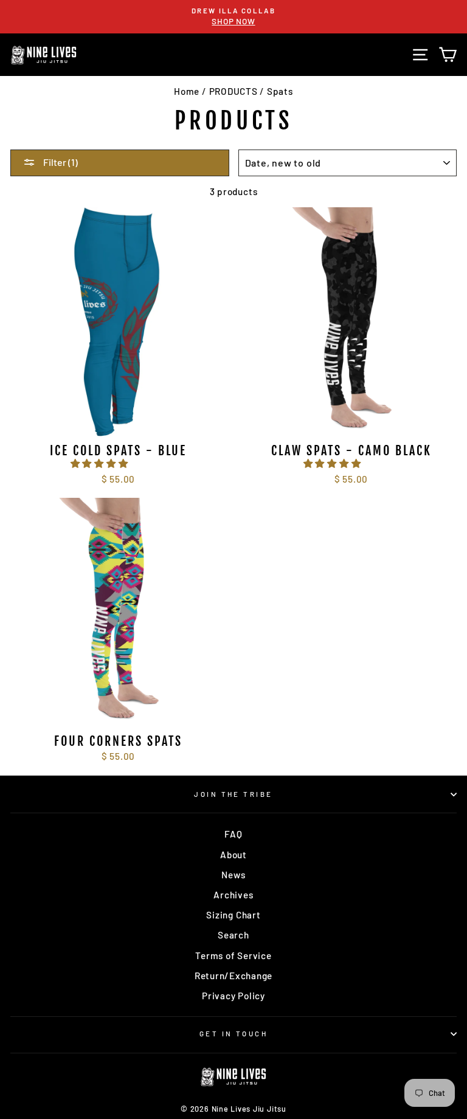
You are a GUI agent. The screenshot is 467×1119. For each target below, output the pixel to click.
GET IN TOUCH (233, 1034)
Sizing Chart (233, 914)
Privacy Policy (233, 995)
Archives (233, 894)
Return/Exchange (233, 975)
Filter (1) (59, 162)
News (233, 874)
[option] (233, 16)
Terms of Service (233, 955)
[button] (101, 463)
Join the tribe (233, 794)
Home (186, 91)
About (233, 854)
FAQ (233, 833)
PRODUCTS (233, 91)
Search (233, 934)
